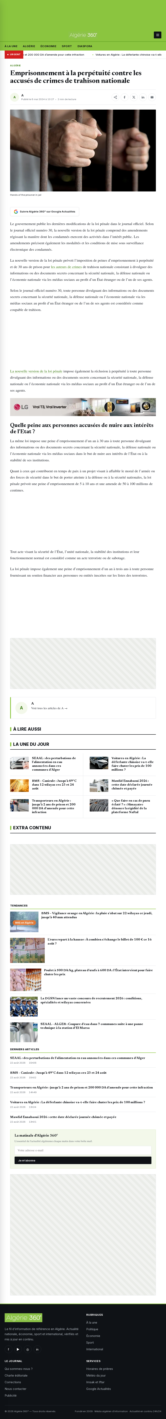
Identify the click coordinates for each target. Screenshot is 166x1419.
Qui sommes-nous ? (19, 1369)
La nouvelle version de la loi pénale (36, 371)
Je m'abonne (26, 1160)
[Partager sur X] (134, 97)
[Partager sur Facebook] (124, 97)
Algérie (29, 46)
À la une (11, 46)
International (94, 1349)
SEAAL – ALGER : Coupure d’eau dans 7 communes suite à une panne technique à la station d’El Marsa (91, 1026)
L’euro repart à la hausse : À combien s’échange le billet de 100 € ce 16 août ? (100, 941)
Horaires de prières (99, 1369)
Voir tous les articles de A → (49, 708)
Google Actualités (98, 1389)
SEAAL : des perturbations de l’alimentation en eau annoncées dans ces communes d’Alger (77, 1058)
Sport (67, 46)
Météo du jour (96, 1375)
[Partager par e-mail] (152, 97)
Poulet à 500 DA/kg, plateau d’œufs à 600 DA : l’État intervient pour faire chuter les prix (98, 972)
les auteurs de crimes (66, 266)
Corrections (13, 1382)
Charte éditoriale (16, 1375)
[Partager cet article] (115, 97)
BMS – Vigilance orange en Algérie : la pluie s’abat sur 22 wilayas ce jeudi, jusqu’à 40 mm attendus (96, 915)
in (37, 1349)
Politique (92, 1329)
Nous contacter (15, 1389)
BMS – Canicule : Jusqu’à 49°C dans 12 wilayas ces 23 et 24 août (58, 1073)
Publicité (11, 1395)
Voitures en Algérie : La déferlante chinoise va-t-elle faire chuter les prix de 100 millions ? (77, 1102)
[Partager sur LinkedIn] (143, 97)
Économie (48, 46)
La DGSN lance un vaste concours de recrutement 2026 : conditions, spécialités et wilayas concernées (91, 1000)
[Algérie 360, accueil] (83, 35)
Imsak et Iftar (95, 1382)
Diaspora (85, 46)
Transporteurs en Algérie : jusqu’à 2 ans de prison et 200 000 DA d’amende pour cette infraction (81, 1087)
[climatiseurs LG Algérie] (83, 407)
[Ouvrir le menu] (157, 35)
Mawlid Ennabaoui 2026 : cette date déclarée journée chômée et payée (63, 1117)
